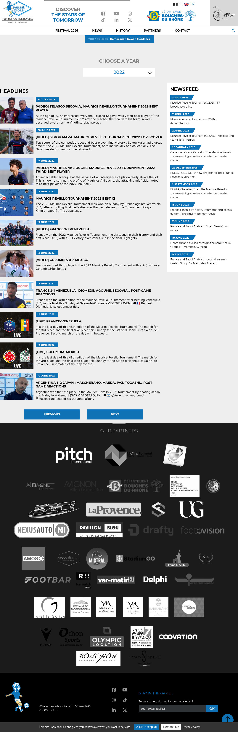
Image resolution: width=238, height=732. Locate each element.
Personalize (171, 726)
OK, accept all (147, 726)
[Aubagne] (40, 485)
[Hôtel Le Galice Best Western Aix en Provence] (49, 607)
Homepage (117, 38)
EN (192, 4)
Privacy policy (191, 726)
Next (115, 414)
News (130, 38)
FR (180, 4)
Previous (52, 414)
